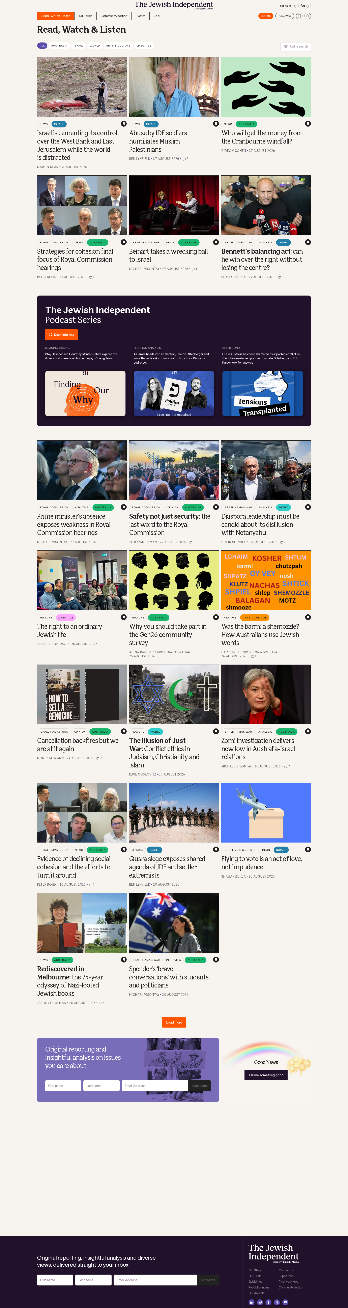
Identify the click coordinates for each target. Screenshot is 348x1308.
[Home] (174, 7)
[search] (307, 16)
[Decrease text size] (296, 6)
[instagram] (260, 1302)
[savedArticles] (299, 16)
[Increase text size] (309, 6)
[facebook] (268, 1302)
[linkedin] (252, 1302)
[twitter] (277, 1302)
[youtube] (285, 1302)
